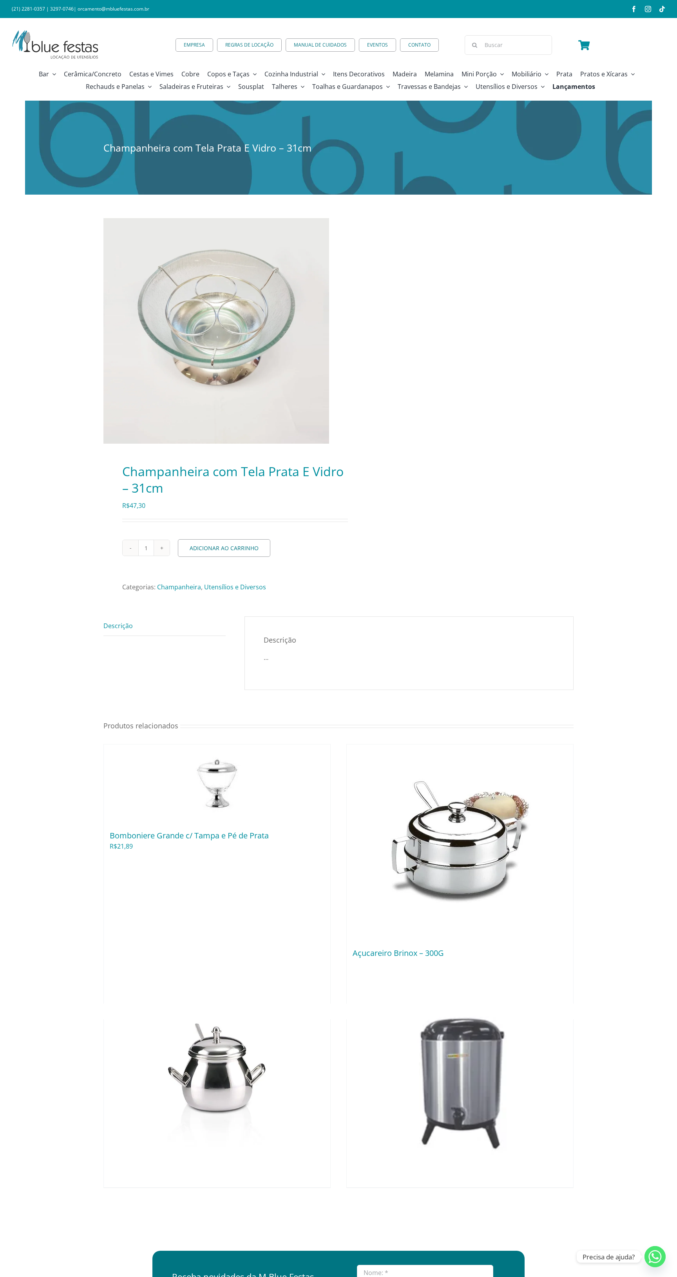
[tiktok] (662, 9)
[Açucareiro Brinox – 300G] (460, 842)
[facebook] (634, 9)
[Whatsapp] (655, 1256)
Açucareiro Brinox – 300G (398, 953)
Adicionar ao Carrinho (224, 548)
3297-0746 (62, 8)
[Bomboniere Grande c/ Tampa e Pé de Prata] (217, 783)
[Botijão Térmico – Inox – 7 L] (460, 1072)
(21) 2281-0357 (28, 8)
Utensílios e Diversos (235, 587)
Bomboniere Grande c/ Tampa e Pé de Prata (189, 835)
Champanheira (179, 587)
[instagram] (648, 9)
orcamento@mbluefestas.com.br (113, 8)
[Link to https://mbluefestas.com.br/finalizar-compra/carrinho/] (584, 45)
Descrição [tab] (118, 625)
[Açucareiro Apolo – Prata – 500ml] (217, 1072)
